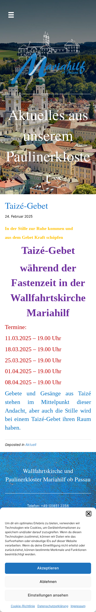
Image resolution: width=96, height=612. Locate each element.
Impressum (78, 606)
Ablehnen (48, 581)
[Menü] (11, 15)
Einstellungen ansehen (48, 595)
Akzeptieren (48, 568)
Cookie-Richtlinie (23, 606)
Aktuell (30, 444)
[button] (88, 513)
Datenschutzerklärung (52, 606)
